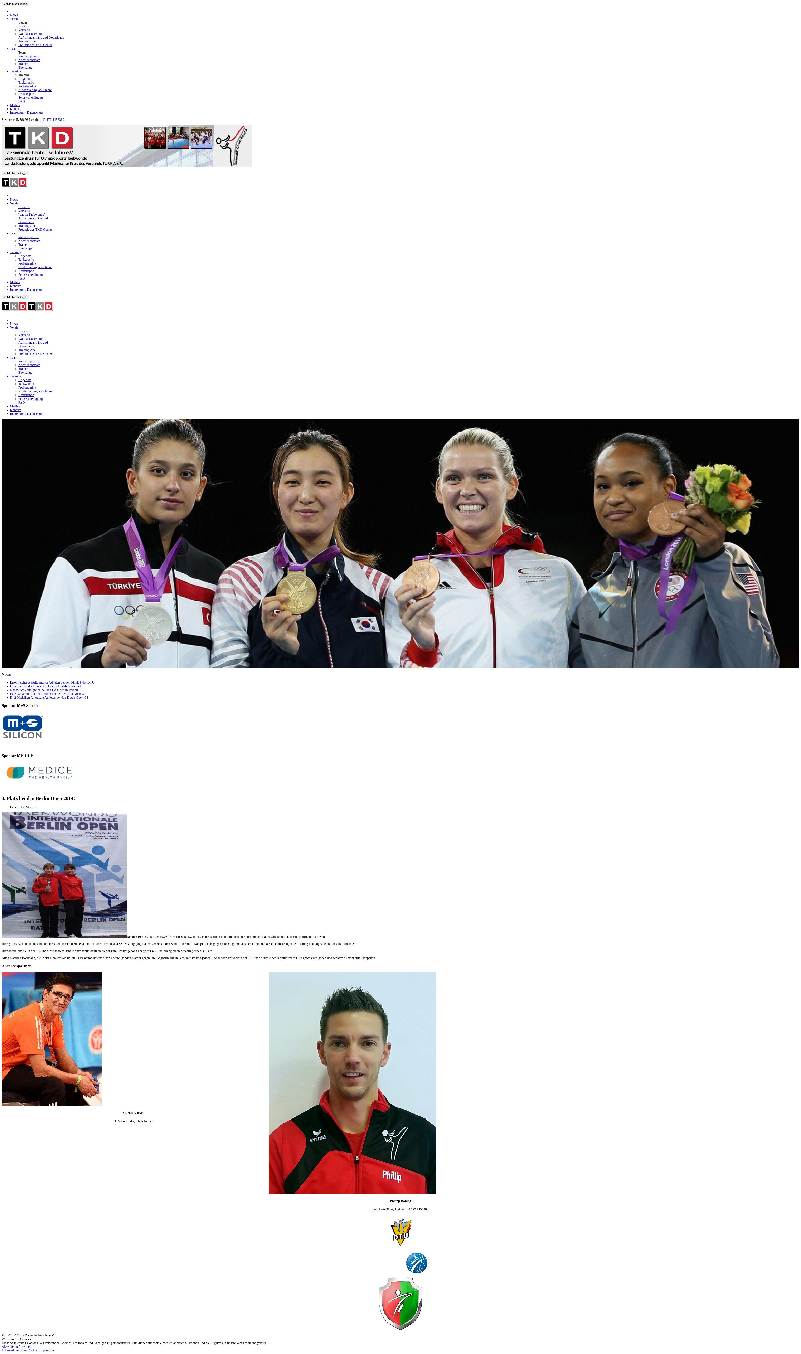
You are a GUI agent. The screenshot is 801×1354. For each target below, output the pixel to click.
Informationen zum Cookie (19, 1350)
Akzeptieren (10, 1346)
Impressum (46, 1350)
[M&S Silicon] (22, 740)
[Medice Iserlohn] (39, 782)
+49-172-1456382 (52, 119)
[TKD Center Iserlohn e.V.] (127, 165)
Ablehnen (24, 1346)
